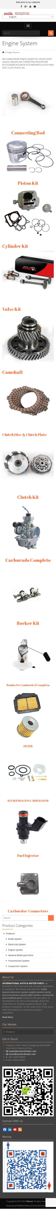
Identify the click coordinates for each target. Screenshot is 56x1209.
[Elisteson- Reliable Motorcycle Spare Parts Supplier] (28, 13)
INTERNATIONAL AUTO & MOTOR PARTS (23, 983)
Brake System (15, 939)
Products (10, 933)
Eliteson (29, 1201)
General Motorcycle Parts (20, 955)
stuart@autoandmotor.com (22, 1054)
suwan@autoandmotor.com (22, 1051)
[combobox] (28, 17)
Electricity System (17, 944)
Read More (7, 1017)
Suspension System (18, 966)
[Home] (3, 52)
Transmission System (18, 960)
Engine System (15, 949)
